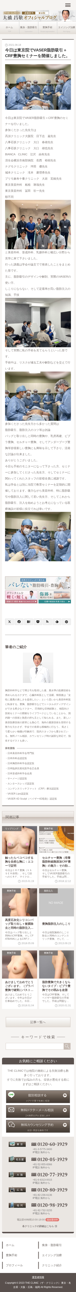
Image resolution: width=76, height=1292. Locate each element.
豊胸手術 (47, 27)
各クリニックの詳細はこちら (38, 1226)
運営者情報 (38, 1277)
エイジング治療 (66, 27)
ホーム (9, 27)
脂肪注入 (48, 890)
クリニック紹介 (52, 1265)
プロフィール (14, 1265)
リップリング (11, 828)
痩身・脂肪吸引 (28, 27)
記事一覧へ (38, 1022)
